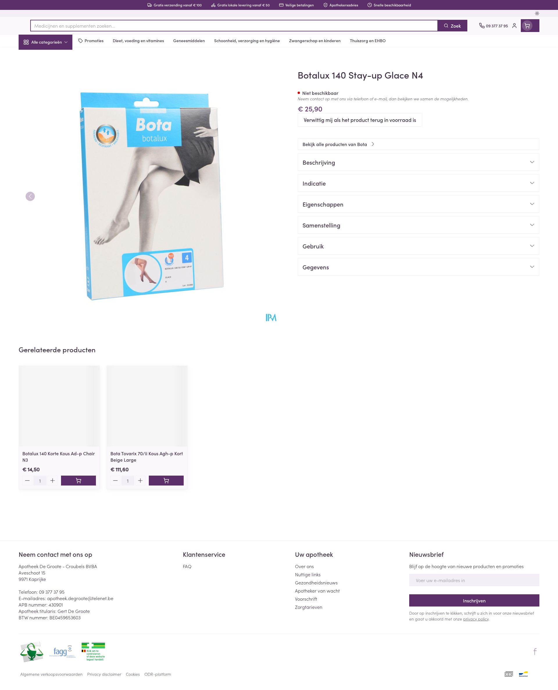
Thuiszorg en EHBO (55, 166)
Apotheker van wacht (317, 590)
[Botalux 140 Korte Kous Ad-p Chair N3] (59, 406)
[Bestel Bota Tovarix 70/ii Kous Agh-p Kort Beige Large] (166, 481)
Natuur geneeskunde (55, 150)
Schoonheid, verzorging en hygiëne (55, 73)
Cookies (133, 674)
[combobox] (234, 25)
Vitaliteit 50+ (55, 133)
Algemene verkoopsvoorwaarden (51, 674)
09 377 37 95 (52, 591)
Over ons (304, 566)
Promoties (33, 55)
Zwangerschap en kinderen (55, 115)
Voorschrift (306, 598)
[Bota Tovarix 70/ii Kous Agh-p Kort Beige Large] (147, 406)
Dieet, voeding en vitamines (55, 94)
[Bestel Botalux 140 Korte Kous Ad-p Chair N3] (78, 481)
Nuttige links (308, 574)
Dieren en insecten (55, 182)
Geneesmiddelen (55, 199)
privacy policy (476, 619)
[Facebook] (535, 651)
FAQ (187, 566)
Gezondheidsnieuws (316, 582)
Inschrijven (474, 600)
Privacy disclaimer (104, 674)
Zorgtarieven (308, 607)
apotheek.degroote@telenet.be (80, 598)
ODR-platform (157, 674)
